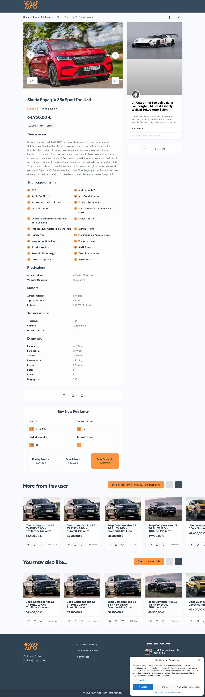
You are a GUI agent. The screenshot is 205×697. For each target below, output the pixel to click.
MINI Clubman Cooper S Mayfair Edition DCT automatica (166, 650)
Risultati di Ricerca (43, 17)
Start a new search (149, 561)
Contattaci (83, 656)
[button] (199, 660)
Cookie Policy (159, 692)
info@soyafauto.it (36, 660)
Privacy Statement (173, 692)
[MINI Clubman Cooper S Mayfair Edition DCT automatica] (148, 652)
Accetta (143, 687)
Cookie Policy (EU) (87, 644)
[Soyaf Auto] (31, 5)
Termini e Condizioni (87, 650)
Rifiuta (164, 687)
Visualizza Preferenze (188, 687)
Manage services (139, 680)
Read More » (137, 129)
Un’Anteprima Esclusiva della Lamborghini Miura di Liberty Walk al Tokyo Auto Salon (152, 106)
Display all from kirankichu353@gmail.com (136, 484)
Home (26, 17)
